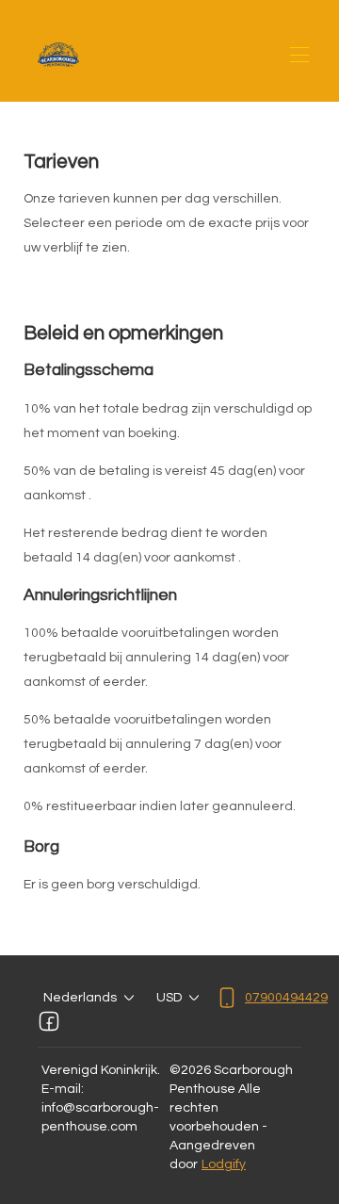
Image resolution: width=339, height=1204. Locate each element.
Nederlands (80, 997)
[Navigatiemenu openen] (299, 54)
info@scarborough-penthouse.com (100, 1117)
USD (169, 997)
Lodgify (224, 1164)
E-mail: (62, 1089)
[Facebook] (49, 1021)
